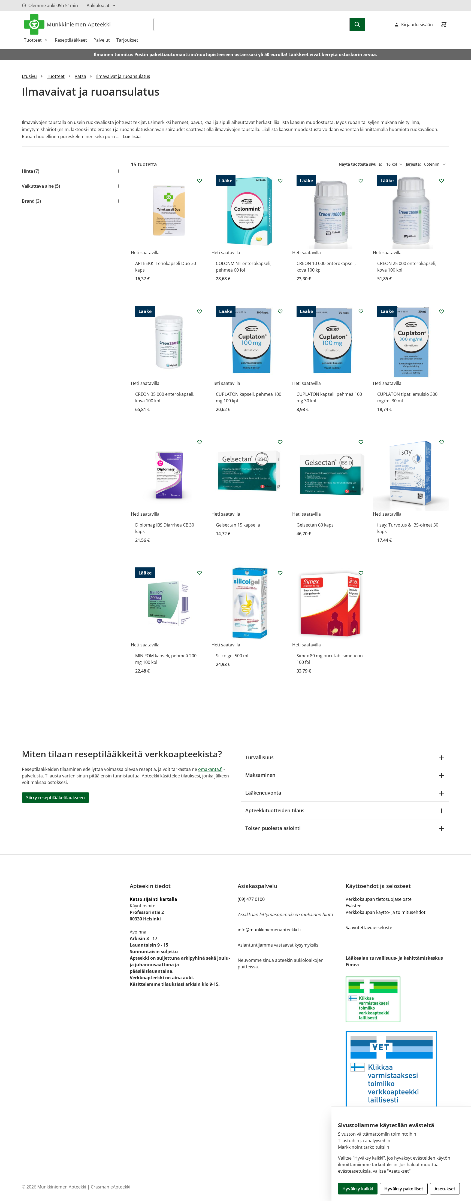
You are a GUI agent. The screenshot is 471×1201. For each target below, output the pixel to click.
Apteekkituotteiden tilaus (274, 810)
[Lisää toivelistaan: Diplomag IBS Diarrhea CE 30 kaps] (199, 442)
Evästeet (354, 906)
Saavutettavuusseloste (369, 928)
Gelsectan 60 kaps (315, 525)
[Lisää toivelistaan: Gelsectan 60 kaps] (360, 442)
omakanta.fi (210, 769)
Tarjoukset (127, 40)
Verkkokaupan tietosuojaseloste (379, 899)
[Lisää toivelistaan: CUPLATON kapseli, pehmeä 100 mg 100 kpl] (280, 311)
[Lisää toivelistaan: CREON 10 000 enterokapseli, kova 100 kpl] (360, 180)
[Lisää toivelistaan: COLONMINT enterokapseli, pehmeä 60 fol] (280, 180)
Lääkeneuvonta (263, 792)
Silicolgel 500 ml (232, 656)
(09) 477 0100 (251, 899)
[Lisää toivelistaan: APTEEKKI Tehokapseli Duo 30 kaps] (199, 180)
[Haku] (357, 24)
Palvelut (101, 40)
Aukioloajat (98, 5)
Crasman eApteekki (110, 1187)
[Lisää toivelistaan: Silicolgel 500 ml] (280, 572)
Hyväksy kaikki (357, 1189)
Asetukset (444, 1189)
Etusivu (29, 76)
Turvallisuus (259, 757)
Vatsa (80, 76)
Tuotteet (33, 40)
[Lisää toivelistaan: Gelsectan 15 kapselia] (280, 442)
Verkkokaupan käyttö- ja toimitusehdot (385, 912)
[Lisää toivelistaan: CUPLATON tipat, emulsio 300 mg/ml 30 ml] (441, 311)
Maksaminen (260, 775)
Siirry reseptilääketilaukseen (55, 798)
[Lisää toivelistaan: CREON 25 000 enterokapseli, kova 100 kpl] (441, 180)
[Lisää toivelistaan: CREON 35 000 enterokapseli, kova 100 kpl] (199, 311)
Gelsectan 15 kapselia (238, 525)
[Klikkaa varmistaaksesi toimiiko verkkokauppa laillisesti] (397, 999)
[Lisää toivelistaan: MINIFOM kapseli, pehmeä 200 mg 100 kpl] (199, 572)
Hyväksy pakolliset (403, 1189)
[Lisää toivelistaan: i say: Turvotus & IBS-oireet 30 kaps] (441, 442)
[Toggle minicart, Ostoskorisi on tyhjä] (443, 24)
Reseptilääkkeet (71, 40)
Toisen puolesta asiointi (273, 828)
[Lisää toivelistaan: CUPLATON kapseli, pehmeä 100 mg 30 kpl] (360, 311)
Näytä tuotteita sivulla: (361, 164)
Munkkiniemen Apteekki (79, 24)
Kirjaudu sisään (417, 25)
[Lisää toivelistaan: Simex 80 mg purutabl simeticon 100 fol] (360, 572)
